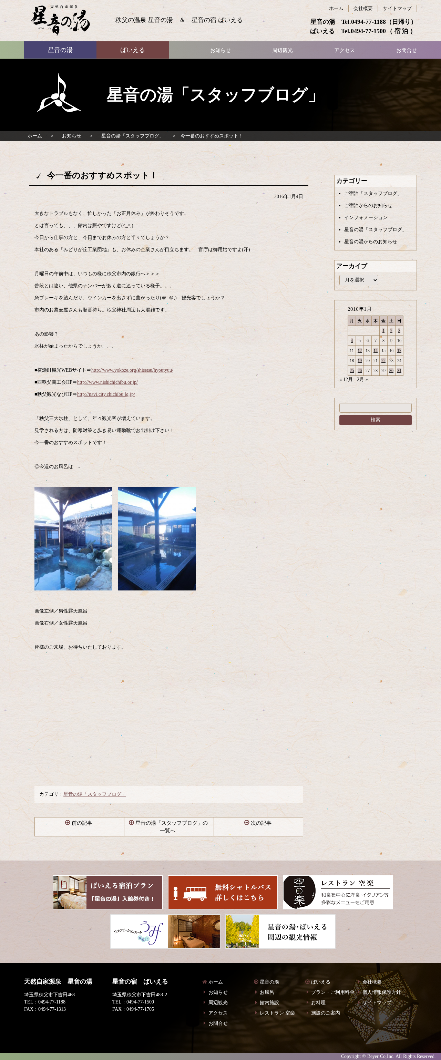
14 (375, 350)
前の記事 (82, 823)
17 (399, 350)
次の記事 (261, 823)
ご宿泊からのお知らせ (368, 205)
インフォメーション (366, 217)
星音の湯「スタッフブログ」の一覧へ (171, 827)
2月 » (362, 379)
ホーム (35, 135)
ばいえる (60, 20)
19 (360, 360)
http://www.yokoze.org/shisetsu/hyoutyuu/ (132, 370)
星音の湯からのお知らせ (370, 241)
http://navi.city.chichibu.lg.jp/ (106, 394)
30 (391, 370)
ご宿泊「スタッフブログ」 (373, 193)
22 (383, 360)
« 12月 (346, 379)
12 (360, 350)
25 (352, 370)
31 (399, 370)
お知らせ (71, 135)
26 (360, 370)
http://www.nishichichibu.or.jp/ (107, 382)
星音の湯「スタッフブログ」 (132, 135)
